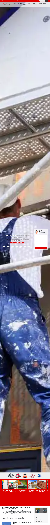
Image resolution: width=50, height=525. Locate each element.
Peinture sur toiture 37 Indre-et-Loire (15, 4)
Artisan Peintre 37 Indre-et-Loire (24, 4)
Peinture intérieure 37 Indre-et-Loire (29, 4)
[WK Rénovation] (7, 4)
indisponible (6, 0)
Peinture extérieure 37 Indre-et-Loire (34, 4)
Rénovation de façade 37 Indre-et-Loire (45, 4)
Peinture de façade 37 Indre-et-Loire (20, 4)
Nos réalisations (17, 242)
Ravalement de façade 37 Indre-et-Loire (39, 4)
